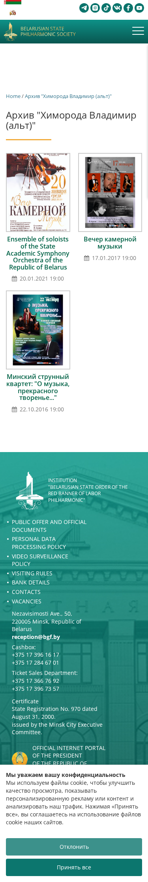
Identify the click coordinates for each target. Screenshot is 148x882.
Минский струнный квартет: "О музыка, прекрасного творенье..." (37, 387)
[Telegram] (84, 8)
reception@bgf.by (36, 637)
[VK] (117, 8)
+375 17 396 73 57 (35, 688)
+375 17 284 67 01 (35, 662)
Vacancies (26, 601)
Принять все (74, 867)
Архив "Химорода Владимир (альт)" (68, 96)
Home (13, 96)
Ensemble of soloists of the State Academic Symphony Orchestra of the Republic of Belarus (37, 253)
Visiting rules (32, 573)
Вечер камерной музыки (110, 243)
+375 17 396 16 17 (35, 654)
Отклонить (74, 846)
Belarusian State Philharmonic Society (48, 32)
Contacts (26, 592)
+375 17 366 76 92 (35, 680)
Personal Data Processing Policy (39, 542)
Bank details (31, 582)
